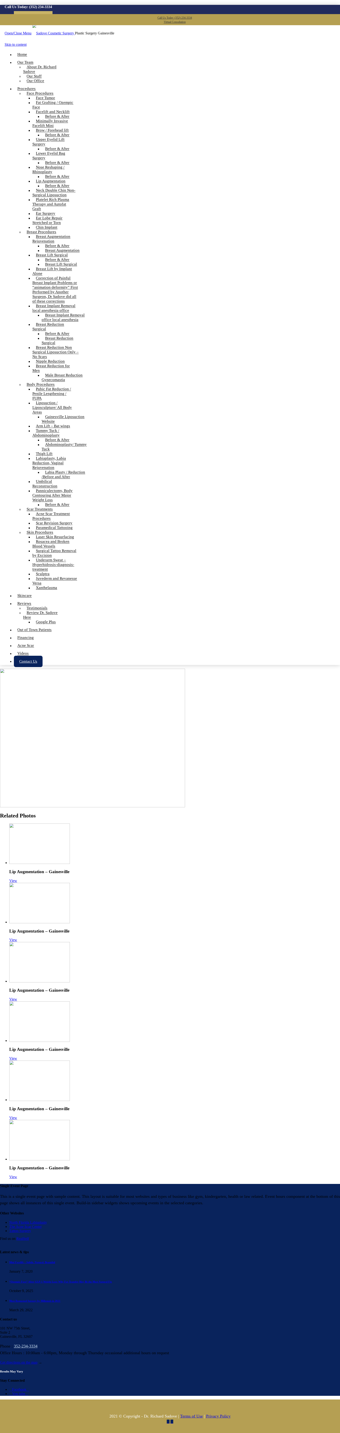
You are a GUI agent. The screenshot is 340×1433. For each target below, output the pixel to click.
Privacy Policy (218, 1416)
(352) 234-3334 (40, 7)
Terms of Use (191, 1416)
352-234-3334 (25, 1346)
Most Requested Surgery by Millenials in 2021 (34, 1300)
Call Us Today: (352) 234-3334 (175, 17)
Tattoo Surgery (20, 1231)
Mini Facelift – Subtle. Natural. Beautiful (32, 1262)
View (13, 881)
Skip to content (16, 44)
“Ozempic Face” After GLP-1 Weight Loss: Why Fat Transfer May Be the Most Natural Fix (60, 1281)
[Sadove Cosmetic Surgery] (53, 33)
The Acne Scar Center (25, 1227)
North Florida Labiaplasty (28, 1222)
